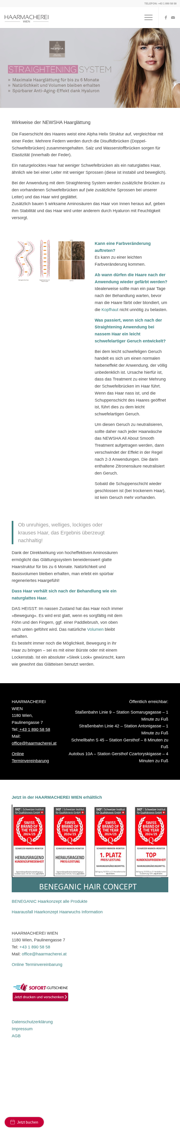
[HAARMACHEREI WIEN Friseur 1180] (26, 17)
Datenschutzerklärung (32, 1022)
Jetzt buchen (27, 1122)
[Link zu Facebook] (165, 17)
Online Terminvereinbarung (37, 964)
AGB (16, 1036)
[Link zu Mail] (172, 17)
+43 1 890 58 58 (167, 3)
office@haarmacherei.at (34, 743)
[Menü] (146, 17)
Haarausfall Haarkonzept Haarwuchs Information (57, 912)
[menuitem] (146, 17)
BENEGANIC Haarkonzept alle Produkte (49, 901)
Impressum (22, 1029)
